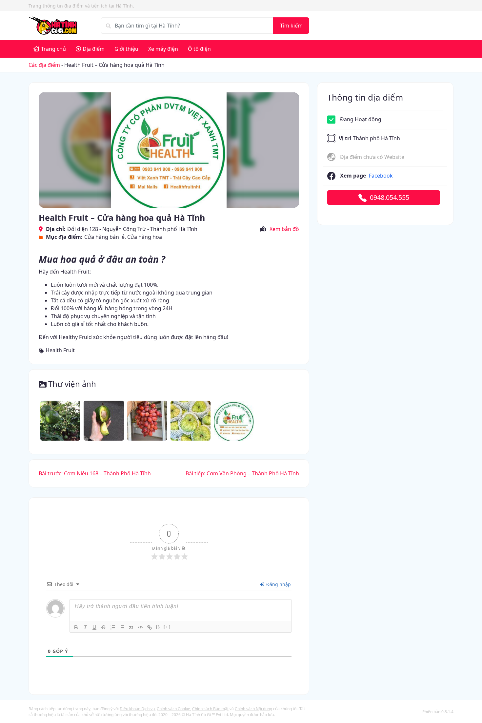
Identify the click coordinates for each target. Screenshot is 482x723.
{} (158, 626)
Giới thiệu (126, 48)
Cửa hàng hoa (144, 236)
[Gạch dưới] (94, 627)
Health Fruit (60, 350)
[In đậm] (76, 627)
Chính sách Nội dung (253, 709)
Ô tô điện (199, 48)
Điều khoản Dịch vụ (137, 709)
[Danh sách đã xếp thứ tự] (112, 627)
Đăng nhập (278, 584)
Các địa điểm (44, 64)
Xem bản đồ (284, 229)
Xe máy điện (163, 48)
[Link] (149, 627)
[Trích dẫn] (131, 627)
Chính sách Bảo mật (210, 709)
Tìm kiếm (291, 25)
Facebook (381, 175)
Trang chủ (53, 48)
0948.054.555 (389, 197)
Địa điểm (94, 48)
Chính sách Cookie (173, 709)
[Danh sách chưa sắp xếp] (122, 627)
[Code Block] (140, 627)
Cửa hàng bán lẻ (104, 236)
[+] (167, 626)
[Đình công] (103, 627)
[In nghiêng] (85, 627)
